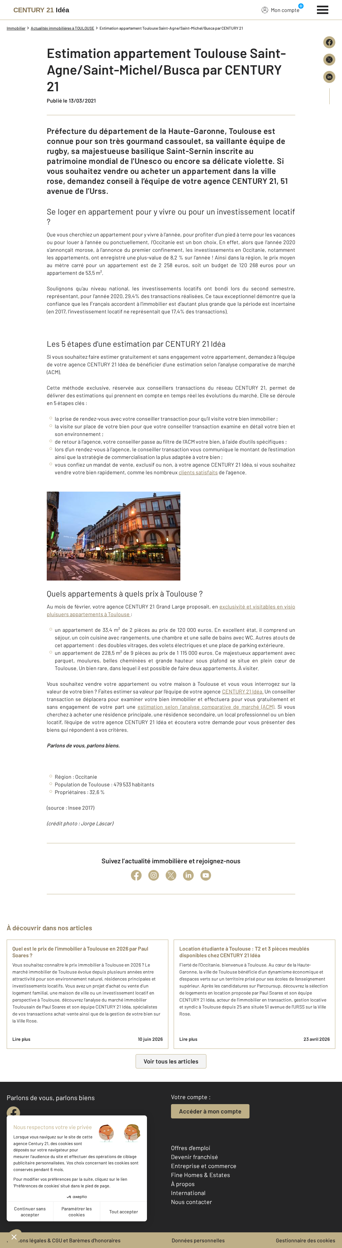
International (188, 1192)
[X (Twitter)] (171, 875)
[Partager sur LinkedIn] (329, 77)
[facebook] (13, 1113)
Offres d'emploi (190, 1147)
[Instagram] (153, 875)
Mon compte (285, 10)
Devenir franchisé (194, 1156)
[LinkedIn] (188, 875)
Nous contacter (191, 1201)
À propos (183, 1183)
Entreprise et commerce (203, 1165)
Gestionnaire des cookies (305, 1240)
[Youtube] (205, 875)
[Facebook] (136, 875)
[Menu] (323, 9)
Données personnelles (198, 1240)
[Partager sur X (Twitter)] (329, 60)
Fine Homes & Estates (200, 1174)
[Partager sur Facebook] (329, 42)
